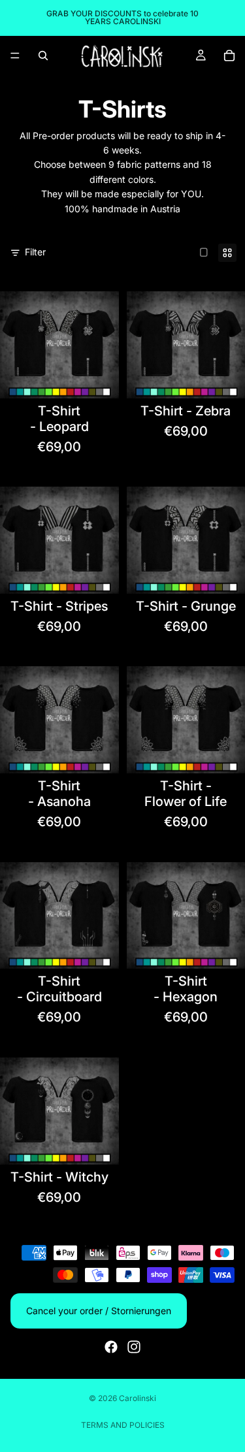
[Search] (43, 55)
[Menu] (15, 55)
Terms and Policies (123, 1425)
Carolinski (137, 1398)
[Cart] (229, 55)
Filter (35, 251)
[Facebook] (111, 1347)
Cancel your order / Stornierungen (98, 1310)
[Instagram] (134, 1347)
